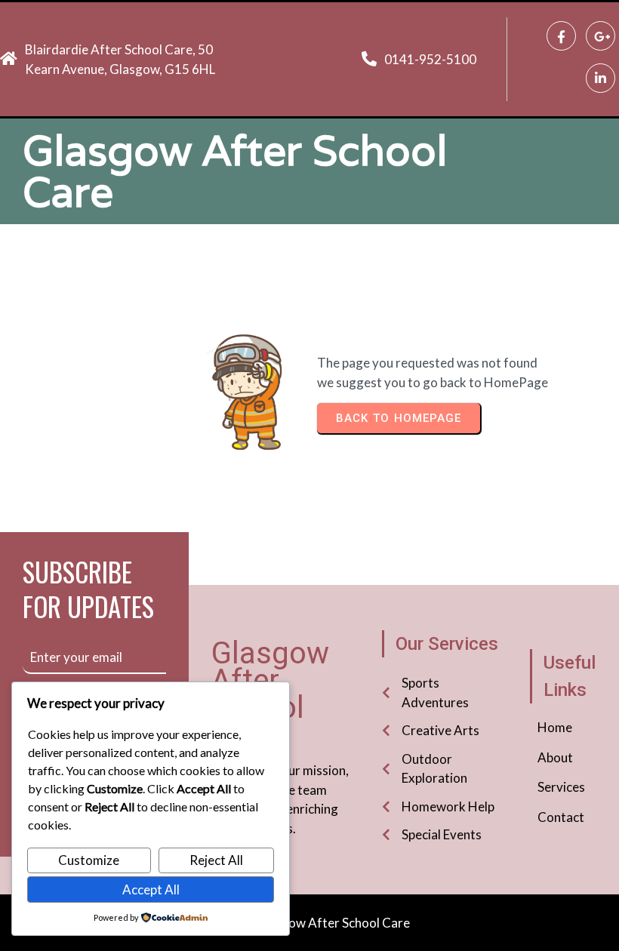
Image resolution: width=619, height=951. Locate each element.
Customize (88, 860)
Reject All (216, 860)
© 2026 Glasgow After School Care (310, 923)
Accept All (151, 889)
